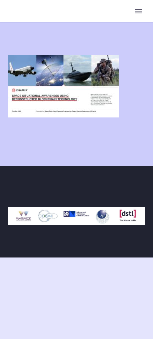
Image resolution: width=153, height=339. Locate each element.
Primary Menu (138, 11)
